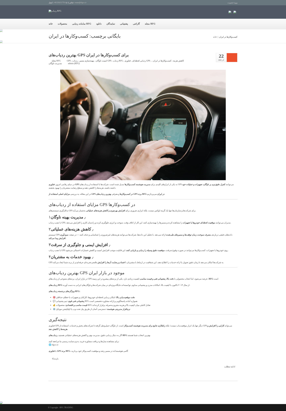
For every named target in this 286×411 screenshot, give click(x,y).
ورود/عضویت (232, 3)
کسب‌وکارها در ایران (162, 60)
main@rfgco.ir (80, 2)
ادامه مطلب (230, 366)
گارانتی (136, 24)
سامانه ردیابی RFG (81, 24)
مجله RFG (150, 24)
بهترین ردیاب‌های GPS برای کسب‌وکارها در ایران (89, 55)
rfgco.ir (55, 344)
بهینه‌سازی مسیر (86, 60)
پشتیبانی (124, 24)
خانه (51, 24)
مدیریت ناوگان (55, 63)
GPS (69, 60)
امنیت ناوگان (101, 60)
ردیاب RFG (118, 60)
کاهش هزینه (178, 60)
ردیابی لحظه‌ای (139, 60)
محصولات (62, 24)
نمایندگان (110, 24)
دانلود (98, 24)
